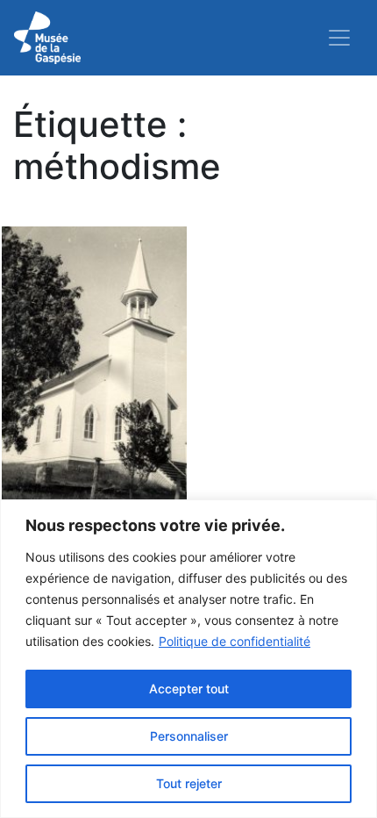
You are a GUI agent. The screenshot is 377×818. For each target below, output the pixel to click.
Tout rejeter (189, 783)
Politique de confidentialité (234, 641)
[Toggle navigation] (339, 37)
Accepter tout (189, 688)
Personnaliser (189, 735)
